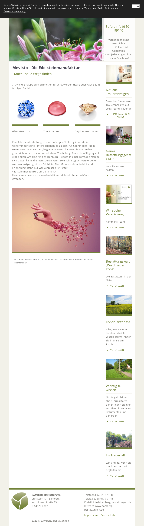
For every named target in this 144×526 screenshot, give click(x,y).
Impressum (91, 515)
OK (137, 6)
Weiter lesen (117, 349)
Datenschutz (107, 515)
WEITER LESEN (117, 175)
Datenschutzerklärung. (15, 11)
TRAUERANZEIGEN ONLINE (120, 116)
